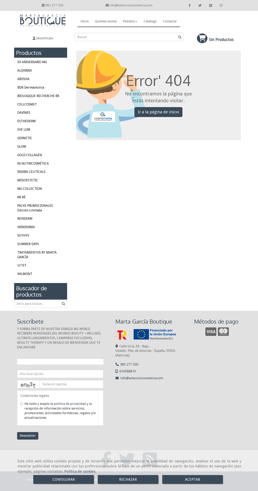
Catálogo (150, 21)
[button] (43, 38)
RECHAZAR (128, 479)
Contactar (170, 21)
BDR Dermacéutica (30, 87)
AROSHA (23, 79)
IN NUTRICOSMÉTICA (33, 163)
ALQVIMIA (24, 70)
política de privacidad (70, 404)
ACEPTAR (192, 479)
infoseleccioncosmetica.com (131, 5)
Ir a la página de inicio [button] (158, 112)
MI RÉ (21, 197)
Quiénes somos (106, 21)
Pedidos (129, 21)
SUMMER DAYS (28, 244)
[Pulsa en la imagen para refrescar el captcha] (28, 384)
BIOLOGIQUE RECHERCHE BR (38, 96)
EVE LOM (23, 130)
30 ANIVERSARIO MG (32, 62)
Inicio (85, 21)
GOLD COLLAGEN (29, 155)
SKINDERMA (26, 227)
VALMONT (24, 274)
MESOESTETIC (27, 180)
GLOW (21, 146)
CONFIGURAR (63, 479)
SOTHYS (23, 235)
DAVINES (23, 113)
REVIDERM (24, 218)
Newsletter (28, 436)
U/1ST (21, 265)
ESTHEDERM (26, 121)
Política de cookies (79, 471)
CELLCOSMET (27, 104)
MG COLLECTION (29, 189)
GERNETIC (24, 138)
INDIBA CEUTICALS (31, 172)
